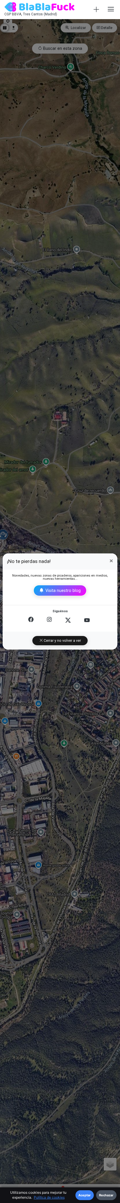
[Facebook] (31, 620)
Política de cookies (49, 1197)
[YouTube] (87, 620)
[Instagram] (49, 620)
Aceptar (84, 1195)
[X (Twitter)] (68, 620)
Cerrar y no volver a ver (62, 641)
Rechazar (106, 1195)
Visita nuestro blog (62, 590)
